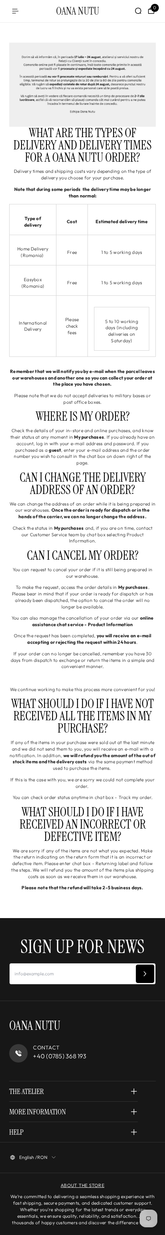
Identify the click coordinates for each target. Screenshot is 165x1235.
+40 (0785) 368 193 (59, 1056)
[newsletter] (145, 974)
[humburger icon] (15, 11)
